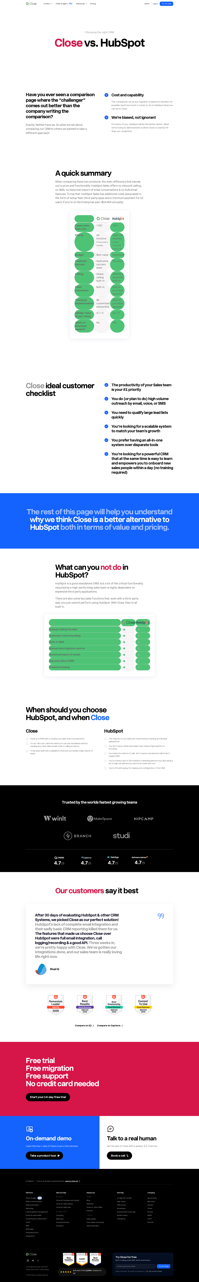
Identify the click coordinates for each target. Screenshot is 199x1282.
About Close (152, 1198)
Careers (150, 1205)
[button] (48, 4)
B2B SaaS (59, 1219)
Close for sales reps (63, 1207)
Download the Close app (126, 1212)
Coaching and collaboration (36, 1219)
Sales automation (32, 1205)
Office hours (121, 1205)
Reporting (29, 1208)
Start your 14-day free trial (48, 1097)
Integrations (30, 1236)
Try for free (166, 4)
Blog (88, 1200)
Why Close (151, 1201)
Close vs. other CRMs (94, 1207)
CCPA (149, 1219)
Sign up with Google (155, 1271)
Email (28, 1222)
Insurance (59, 1226)
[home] (32, 3)
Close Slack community (95, 1222)
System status (122, 1215)
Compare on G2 (83, 1025)
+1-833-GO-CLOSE (124, 1198)
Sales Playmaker (93, 1226)
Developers (121, 1208)
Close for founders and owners (67, 1200)
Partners (90, 1211)
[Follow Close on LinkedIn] (28, 1261)
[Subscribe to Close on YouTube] (33, 1261)
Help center (121, 1201)
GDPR (149, 1215)
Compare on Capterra (108, 1025)
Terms (149, 1208)
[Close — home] (31, 1254)
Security (150, 1222)
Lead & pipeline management (37, 1212)
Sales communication (34, 1201)
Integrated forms (32, 1232)
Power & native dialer (33, 1215)
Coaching (59, 1215)
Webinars (90, 1204)
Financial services (62, 1222)
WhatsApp (30, 1229)
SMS (27, 1226)
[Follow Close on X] (38, 1261)
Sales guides (91, 1219)
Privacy (150, 1212)
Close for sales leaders (64, 1204)
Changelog (121, 1219)
